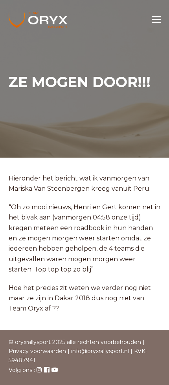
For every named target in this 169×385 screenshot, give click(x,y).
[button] (156, 20)
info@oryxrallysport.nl (100, 351)
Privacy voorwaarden (37, 351)
